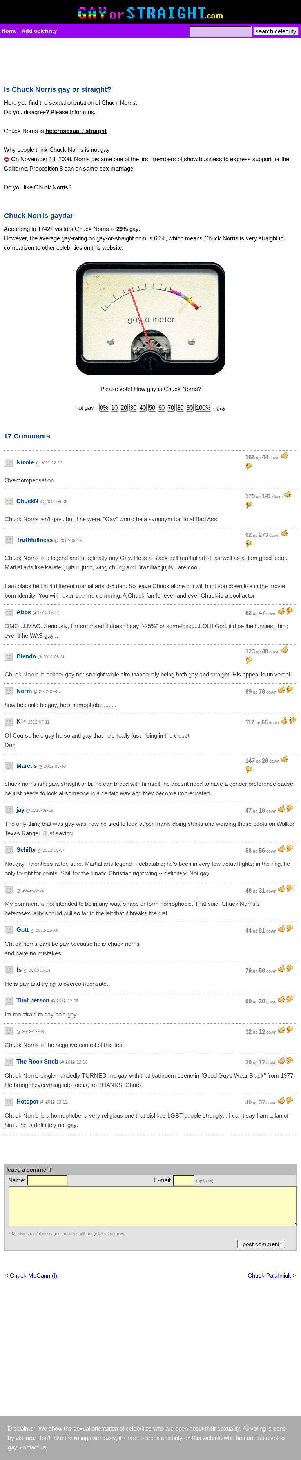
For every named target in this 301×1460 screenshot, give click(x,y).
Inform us (82, 112)
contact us (33, 1447)
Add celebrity (39, 30)
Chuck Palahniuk (269, 1275)
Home (9, 30)
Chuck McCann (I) (33, 1275)
